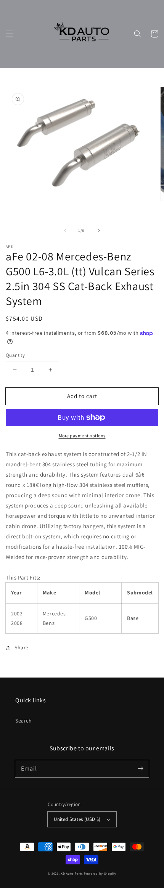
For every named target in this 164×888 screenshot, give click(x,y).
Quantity (15, 355)
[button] (9, 34)
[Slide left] (65, 230)
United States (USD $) (77, 819)
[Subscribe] (140, 768)
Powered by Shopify (100, 873)
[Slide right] (98, 230)
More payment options (82, 435)
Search (23, 720)
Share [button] (21, 647)
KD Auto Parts (72, 873)
